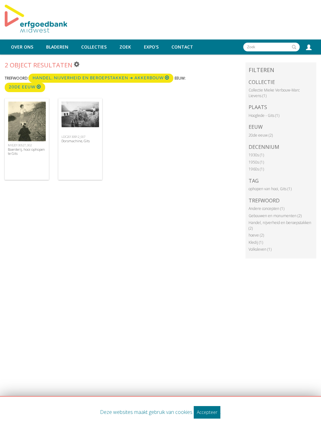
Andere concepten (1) (266, 208)
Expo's (151, 47)
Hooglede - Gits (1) (264, 115)
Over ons (22, 47)
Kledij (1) (256, 242)
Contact (182, 47)
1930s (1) (256, 155)
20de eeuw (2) (261, 135)
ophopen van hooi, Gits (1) (270, 188)
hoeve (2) (256, 235)
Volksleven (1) (260, 249)
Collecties (94, 47)
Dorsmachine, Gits (75, 140)
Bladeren (57, 47)
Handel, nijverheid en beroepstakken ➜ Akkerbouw (99, 78)
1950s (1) (256, 162)
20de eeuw (23, 87)
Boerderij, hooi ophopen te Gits (26, 151)
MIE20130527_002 (20, 145)
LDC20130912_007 (73, 137)
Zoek (125, 47)
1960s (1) (256, 169)
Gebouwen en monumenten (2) (275, 215)
